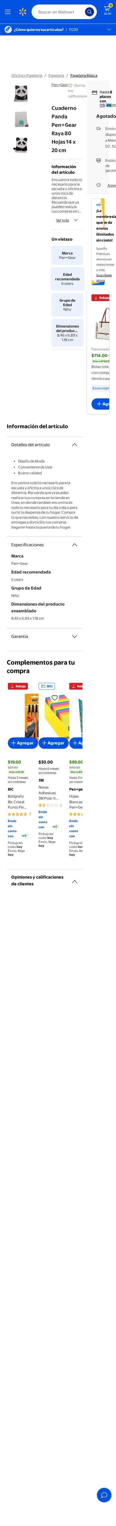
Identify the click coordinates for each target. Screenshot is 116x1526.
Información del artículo (37, 426)
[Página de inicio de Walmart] (22, 11)
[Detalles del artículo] (74, 444)
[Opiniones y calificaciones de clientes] (74, 879)
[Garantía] (74, 636)
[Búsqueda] (89, 11)
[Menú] (9, 11)
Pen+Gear (60, 84)
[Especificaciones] (74, 544)
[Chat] (104, 1495)
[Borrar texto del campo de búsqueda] (82, 11)
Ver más (62, 220)
